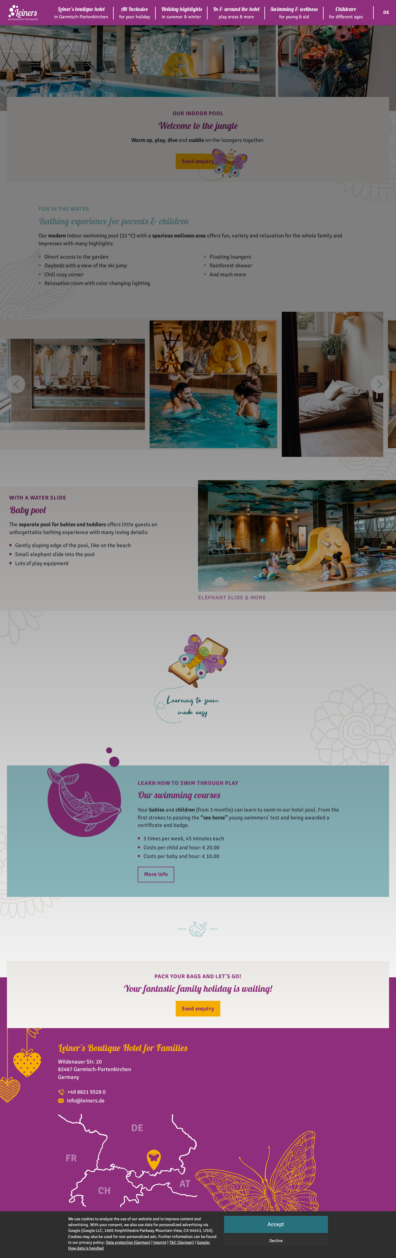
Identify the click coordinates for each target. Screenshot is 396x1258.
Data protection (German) (128, 1242)
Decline (276, 1240)
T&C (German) (181, 1242)
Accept (276, 1224)
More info (156, 874)
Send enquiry (198, 161)
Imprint (159, 1242)
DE (386, 12)
